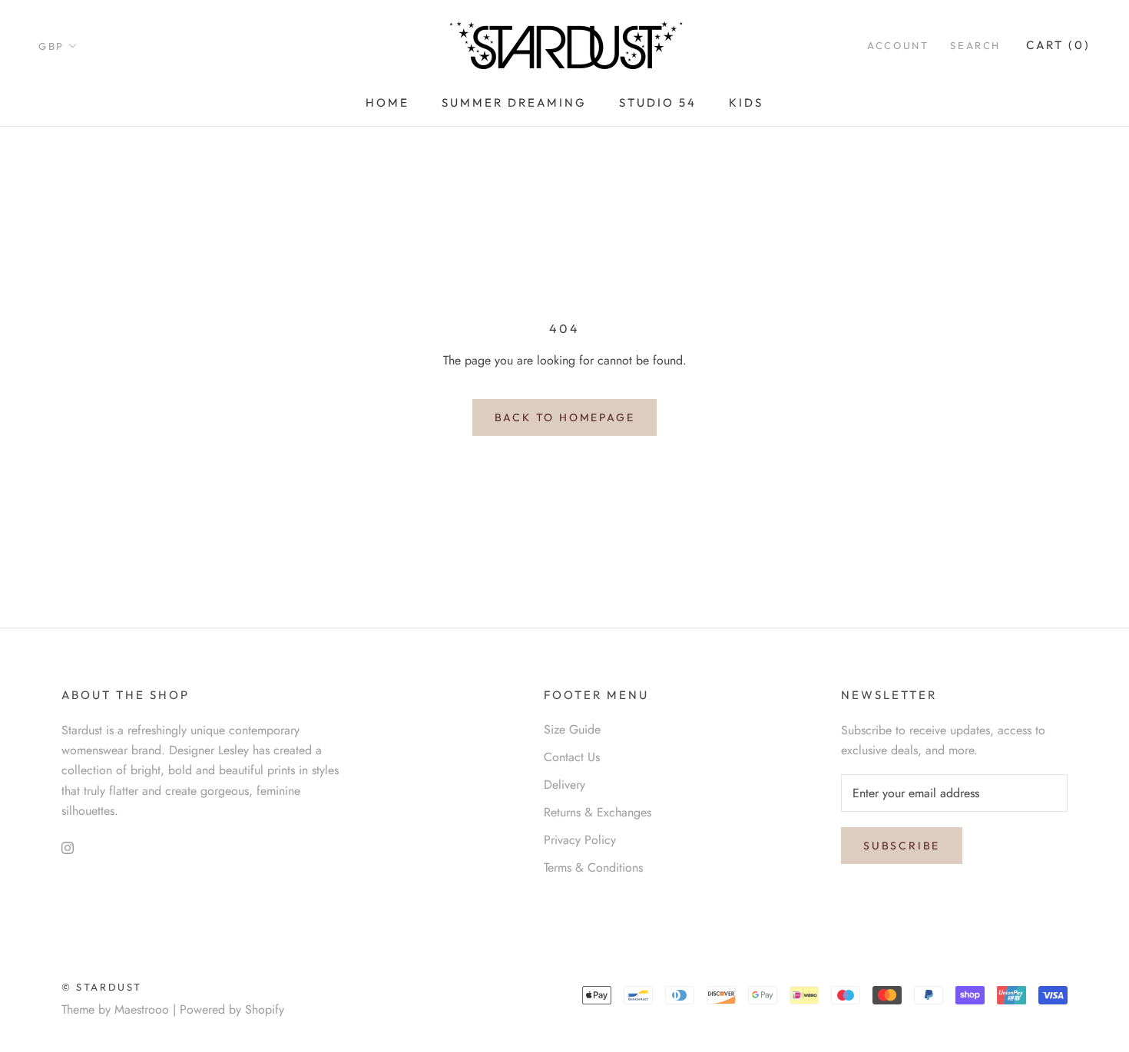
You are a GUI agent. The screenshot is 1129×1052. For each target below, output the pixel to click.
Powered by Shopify (232, 1009)
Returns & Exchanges (597, 812)
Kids (746, 102)
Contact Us (572, 757)
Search (975, 45)
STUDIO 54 (658, 102)
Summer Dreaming (514, 102)
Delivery (564, 784)
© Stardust (101, 987)
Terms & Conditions (593, 867)
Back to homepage (565, 417)
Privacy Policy (580, 840)
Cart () (1058, 45)
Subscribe (901, 845)
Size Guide (572, 729)
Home (387, 102)
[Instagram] (67, 846)
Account (898, 45)
